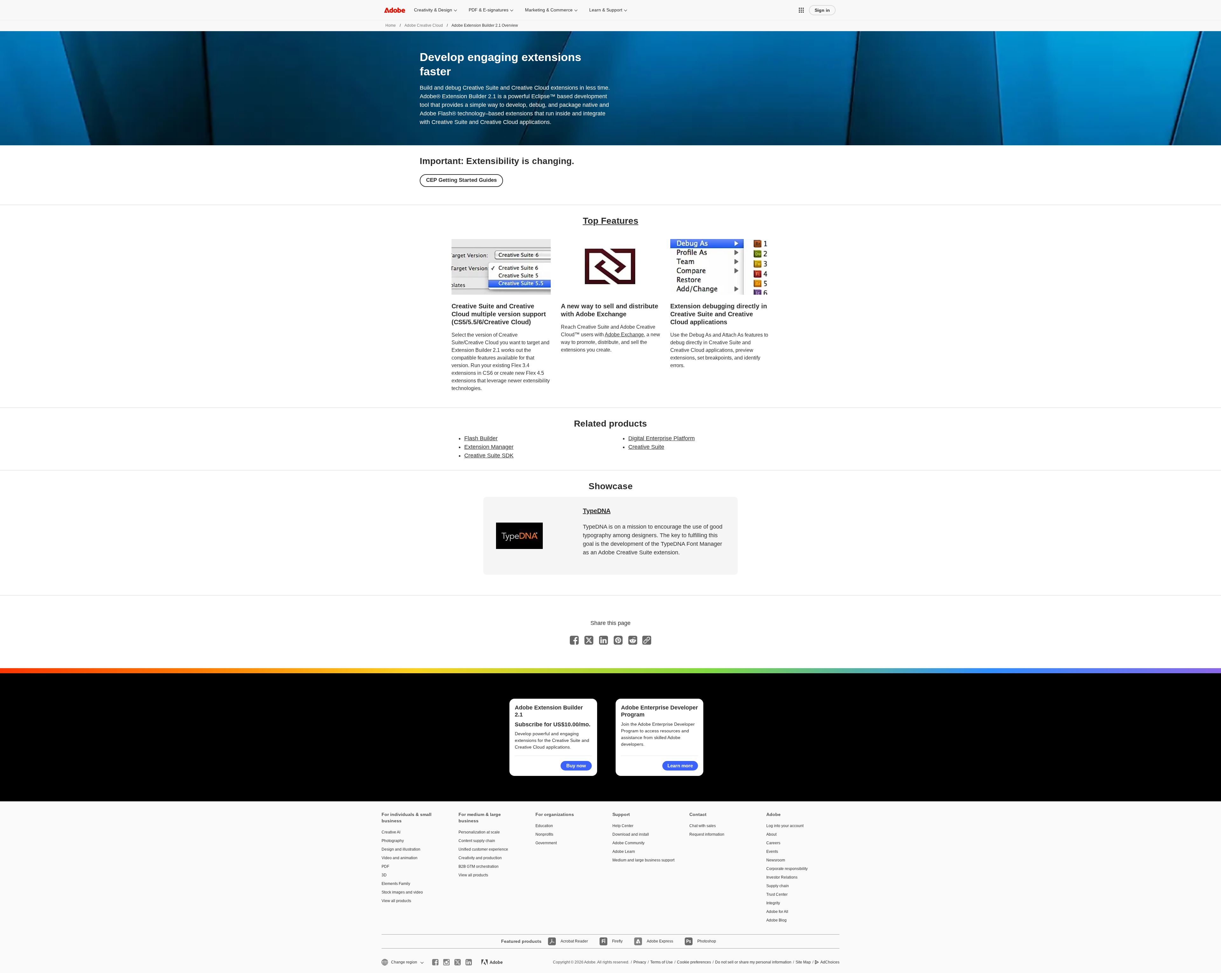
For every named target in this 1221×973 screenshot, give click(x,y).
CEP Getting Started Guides (461, 180)
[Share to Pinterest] (618, 640)
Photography (393, 841)
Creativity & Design (433, 9)
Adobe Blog (776, 920)
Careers (773, 843)
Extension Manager (489, 447)
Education (544, 826)
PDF (385, 866)
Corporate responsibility (787, 869)
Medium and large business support (641, 860)
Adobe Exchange (624, 334)
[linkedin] (469, 962)
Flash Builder (481, 438)
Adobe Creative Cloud (423, 25)
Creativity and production (480, 858)
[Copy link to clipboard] (646, 640)
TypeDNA (596, 510)
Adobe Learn (623, 851)
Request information (706, 834)
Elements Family (396, 883)
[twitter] (457, 962)
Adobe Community (628, 843)
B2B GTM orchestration (479, 866)
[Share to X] (588, 640)
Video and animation (399, 858)
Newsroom (775, 860)
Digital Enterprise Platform (661, 438)
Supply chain (777, 886)
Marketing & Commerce (549, 9)
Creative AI (391, 832)
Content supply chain (477, 841)
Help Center (622, 826)
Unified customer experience (483, 849)
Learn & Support (605, 9)
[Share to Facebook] (574, 640)
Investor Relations (781, 877)
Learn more (680, 765)
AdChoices (829, 962)
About (771, 834)
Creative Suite (646, 447)
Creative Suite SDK (489, 455)
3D (384, 875)
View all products (396, 901)
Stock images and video (402, 892)
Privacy (639, 962)
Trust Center (777, 894)
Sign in (822, 10)
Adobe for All (777, 911)
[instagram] (446, 962)
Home (390, 25)
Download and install (630, 834)
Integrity (773, 903)
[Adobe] (395, 10)
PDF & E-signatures (488, 9)
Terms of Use (661, 962)
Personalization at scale (479, 832)
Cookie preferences (694, 962)
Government (546, 843)
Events (772, 851)
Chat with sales (702, 826)
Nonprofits (544, 834)
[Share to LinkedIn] (603, 640)
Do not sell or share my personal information (753, 962)
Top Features (610, 221)
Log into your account (785, 826)
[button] (801, 10)
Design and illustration (401, 849)
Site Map (803, 962)
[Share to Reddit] (632, 640)
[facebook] (435, 962)
